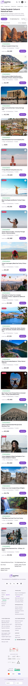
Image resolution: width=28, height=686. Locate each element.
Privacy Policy (18, 626)
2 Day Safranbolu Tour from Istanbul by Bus (13, 139)
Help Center (17, 637)
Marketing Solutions (19, 614)
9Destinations (10, 364)
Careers (3, 594)
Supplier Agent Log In (6, 636)
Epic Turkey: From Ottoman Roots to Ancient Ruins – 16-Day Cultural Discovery (14, 393)
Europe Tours (7, 6)
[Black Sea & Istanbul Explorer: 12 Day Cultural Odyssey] (14, 349)
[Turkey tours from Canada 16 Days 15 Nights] (14, 475)
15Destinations (10, 171)
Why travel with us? (19, 598)
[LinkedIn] (21, 583)
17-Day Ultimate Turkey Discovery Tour (12, 169)
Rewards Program (19, 620)
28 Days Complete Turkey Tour (10, 46)
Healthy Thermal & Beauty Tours (5, 569)
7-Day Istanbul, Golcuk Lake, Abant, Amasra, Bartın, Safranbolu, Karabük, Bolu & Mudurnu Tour (13, 329)
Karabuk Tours (20, 6)
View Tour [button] (22, 51)
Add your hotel (5, 641)
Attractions (4, 601)
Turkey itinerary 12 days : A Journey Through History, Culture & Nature (13, 232)
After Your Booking (19, 600)
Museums (4, 603)
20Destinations (10, 551)
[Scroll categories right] (26, 19)
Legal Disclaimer (18, 624)
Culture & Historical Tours (7, 562)
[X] (14, 583)
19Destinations (10, 396)
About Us (4, 592)
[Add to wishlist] (25, 26)
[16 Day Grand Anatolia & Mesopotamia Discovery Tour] (14, 412)
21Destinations (10, 266)
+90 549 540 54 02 (21, 639)
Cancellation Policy (19, 601)
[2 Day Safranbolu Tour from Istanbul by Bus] (14, 127)
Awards (3, 605)
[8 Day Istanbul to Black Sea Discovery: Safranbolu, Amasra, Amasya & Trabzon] (14, 63)
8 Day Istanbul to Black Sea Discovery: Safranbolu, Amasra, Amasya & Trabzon (12, 77)
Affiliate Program (18, 608)
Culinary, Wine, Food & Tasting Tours (20, 565)
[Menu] (25, 2)
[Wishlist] (19, 2)
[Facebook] (7, 583)
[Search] (17, 2)
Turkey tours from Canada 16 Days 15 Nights (13, 488)
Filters (4, 19)
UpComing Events (19, 594)
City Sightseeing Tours (14, 18)
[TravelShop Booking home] (6, 2)
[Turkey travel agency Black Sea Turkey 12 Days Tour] (14, 251)
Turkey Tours (13, 6)
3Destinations (10, 141)
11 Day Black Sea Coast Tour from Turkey (12, 518)
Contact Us (17, 635)
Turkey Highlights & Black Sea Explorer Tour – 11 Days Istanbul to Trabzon (13, 457)
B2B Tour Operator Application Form (6, 621)
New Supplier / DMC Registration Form (6, 634)
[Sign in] (22, 2)
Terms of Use (18, 622)
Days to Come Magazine (20, 592)
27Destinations (10, 48)
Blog (3, 596)
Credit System (18, 628)
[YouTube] (17, 583)
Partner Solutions (19, 607)
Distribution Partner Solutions (19, 611)
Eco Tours (24, 18)
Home (2, 6)
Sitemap (17, 630)
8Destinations (10, 299)
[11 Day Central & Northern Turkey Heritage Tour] (14, 95)
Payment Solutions (6, 628)
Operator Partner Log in (7, 624)
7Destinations (10, 79)
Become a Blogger (6, 598)
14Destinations (10, 111)
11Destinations (10, 333)
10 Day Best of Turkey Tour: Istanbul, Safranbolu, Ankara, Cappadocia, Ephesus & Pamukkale (13, 296)
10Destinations (10, 203)
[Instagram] (10, 583)
